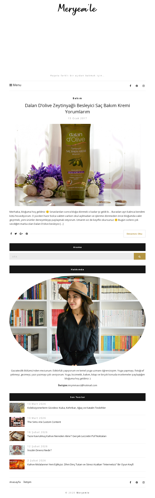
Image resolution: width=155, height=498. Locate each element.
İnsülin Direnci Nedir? (39, 450)
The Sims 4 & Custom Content (44, 422)
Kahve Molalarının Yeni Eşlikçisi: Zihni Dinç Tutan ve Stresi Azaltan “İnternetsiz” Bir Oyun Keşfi (80, 464)
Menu (16, 84)
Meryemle (83, 492)
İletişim (27, 482)
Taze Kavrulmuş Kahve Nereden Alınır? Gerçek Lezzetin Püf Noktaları (66, 436)
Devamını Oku (134, 233)
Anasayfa (15, 482)
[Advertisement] (77, 44)
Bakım (77, 98)
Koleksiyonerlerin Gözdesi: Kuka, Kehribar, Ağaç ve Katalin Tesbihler (66, 407)
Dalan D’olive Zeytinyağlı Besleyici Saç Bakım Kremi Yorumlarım (77, 108)
